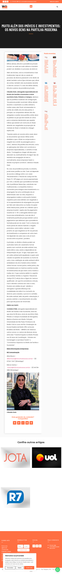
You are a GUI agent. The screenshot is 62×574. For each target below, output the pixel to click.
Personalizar (10, 567)
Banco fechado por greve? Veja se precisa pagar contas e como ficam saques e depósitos (56, 95)
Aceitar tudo (29, 567)
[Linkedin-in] (7, 1)
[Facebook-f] (5, 1)
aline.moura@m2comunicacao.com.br (20, 359)
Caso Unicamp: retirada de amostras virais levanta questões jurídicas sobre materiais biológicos (47, 93)
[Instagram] (3, 1)
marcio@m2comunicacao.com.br (18, 367)
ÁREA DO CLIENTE (54, 1)
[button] (31, 6)
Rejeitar (20, 567)
